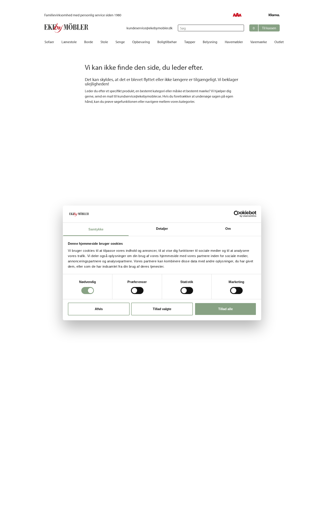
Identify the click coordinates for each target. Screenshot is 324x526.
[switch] (137, 290)
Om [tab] (228, 228)
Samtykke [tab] (96, 229)
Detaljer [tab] (162, 228)
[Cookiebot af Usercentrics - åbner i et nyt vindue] (237, 214)
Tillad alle (225, 309)
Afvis (99, 309)
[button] (264, 27)
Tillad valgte (162, 309)
